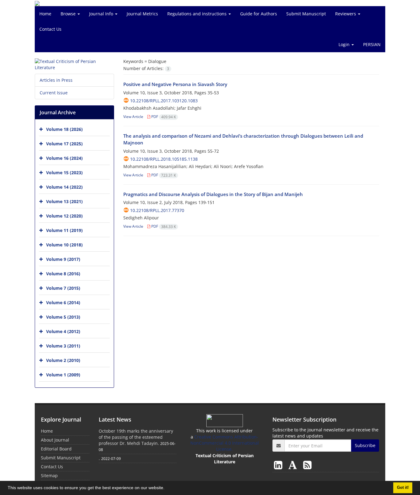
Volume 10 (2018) (64, 245)
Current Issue (54, 93)
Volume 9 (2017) (63, 259)
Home (45, 14)
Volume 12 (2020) (64, 216)
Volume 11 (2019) (64, 230)
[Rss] (307, 465)
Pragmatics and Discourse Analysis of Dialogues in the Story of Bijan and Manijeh (213, 194)
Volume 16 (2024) (64, 158)
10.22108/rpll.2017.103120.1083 (164, 101)
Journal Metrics (142, 14)
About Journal (55, 440)
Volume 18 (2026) (64, 129)
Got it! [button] (403, 487)
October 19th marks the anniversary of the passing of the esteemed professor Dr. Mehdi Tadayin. (136, 437)
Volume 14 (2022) (64, 187)
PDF (163, 116)
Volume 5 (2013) (63, 317)
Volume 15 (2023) (64, 172)
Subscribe (365, 445)
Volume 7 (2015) (63, 288)
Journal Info (101, 14)
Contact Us (50, 29)
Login (345, 44)
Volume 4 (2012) (63, 331)
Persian (372, 44)
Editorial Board (56, 449)
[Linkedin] (279, 465)
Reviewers (346, 14)
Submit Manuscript (306, 14)
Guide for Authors (258, 14)
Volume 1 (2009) (63, 375)
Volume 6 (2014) (63, 302)
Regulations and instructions (197, 14)
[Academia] (294, 465)
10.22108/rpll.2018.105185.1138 (164, 159)
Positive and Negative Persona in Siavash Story (175, 84)
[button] (167, 488)
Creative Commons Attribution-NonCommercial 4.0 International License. (224, 443)
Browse (69, 14)
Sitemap (49, 475)
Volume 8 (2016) (63, 274)
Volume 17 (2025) (64, 144)
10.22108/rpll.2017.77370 (157, 210)
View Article (133, 116)
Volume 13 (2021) (64, 201)
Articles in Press (56, 80)
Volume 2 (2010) (63, 360)
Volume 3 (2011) (63, 346)
